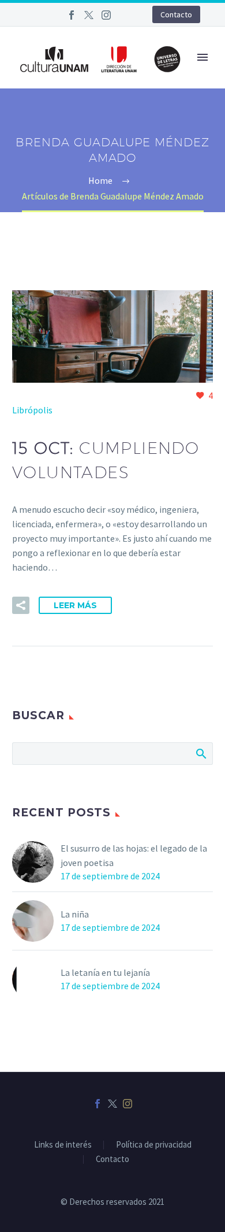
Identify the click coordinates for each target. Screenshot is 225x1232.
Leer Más (75, 605)
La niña (75, 914)
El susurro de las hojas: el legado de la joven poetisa (134, 855)
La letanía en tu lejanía (105, 972)
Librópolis (32, 410)
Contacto (176, 14)
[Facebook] (71, 15)
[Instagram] (106, 15)
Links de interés (63, 1145)
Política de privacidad (154, 1145)
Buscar (200, 753)
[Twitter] (88, 15)
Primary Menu (202, 57)
